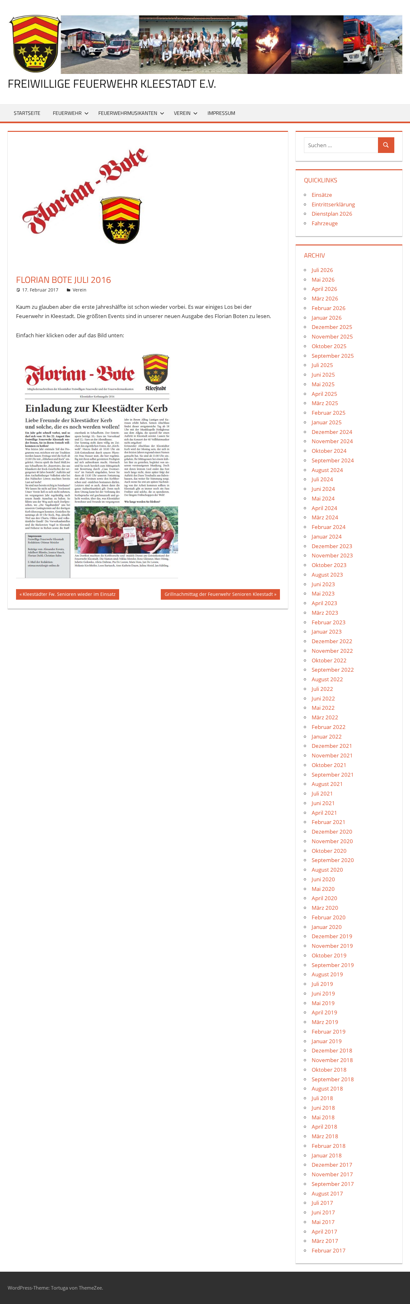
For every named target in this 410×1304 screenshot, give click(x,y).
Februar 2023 (329, 622)
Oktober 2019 (329, 955)
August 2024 (327, 470)
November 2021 (332, 755)
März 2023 (325, 612)
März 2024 (325, 517)
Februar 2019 (329, 1031)
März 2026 (325, 298)
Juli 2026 (322, 270)
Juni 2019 (323, 993)
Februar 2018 (329, 1145)
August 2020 (327, 869)
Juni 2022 (323, 698)
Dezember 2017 (332, 1164)
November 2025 (332, 336)
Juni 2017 (323, 1212)
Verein (182, 113)
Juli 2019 (322, 984)
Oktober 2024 (329, 450)
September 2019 (333, 965)
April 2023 (324, 603)
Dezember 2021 (332, 745)
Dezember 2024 (332, 432)
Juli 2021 (322, 793)
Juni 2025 (323, 374)
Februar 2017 (329, 1250)
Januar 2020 (327, 927)
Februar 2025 (329, 412)
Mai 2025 (323, 384)
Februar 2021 (329, 822)
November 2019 (332, 945)
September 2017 (333, 1184)
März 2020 (325, 907)
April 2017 (324, 1231)
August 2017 (327, 1193)
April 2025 (324, 393)
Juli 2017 (322, 1202)
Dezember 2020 (332, 831)
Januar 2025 (327, 422)
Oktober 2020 (329, 850)
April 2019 (324, 1012)
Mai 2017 (323, 1222)
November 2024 (332, 441)
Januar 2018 (327, 1155)
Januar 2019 (327, 1041)
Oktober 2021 (329, 765)
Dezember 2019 (332, 936)
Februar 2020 (329, 917)
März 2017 (325, 1240)
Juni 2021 (323, 803)
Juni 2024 (323, 488)
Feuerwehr (67, 113)
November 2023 (332, 555)
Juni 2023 (323, 584)
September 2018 (333, 1079)
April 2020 (324, 898)
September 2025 (333, 355)
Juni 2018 (323, 1107)
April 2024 (324, 508)
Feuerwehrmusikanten (127, 113)
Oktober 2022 (329, 660)
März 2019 (325, 1022)
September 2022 (333, 669)
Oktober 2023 (329, 565)
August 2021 (327, 784)
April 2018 (324, 1126)
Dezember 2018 (332, 1050)
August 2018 (327, 1088)
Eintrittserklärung (333, 204)
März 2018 (325, 1136)
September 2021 (333, 774)
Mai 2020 (323, 888)
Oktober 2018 (329, 1069)
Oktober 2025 (329, 346)
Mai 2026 (323, 279)
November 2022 (332, 650)
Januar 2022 (327, 736)
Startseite (27, 113)
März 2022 (325, 717)
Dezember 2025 (332, 327)
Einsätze (322, 194)
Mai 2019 (323, 1003)
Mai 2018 (323, 1117)
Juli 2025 (322, 365)
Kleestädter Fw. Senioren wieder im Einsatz (69, 595)
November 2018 (332, 1060)
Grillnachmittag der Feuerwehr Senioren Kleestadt (218, 595)
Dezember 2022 (332, 641)
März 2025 (325, 403)
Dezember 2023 (332, 546)
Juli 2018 (322, 1098)
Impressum (221, 113)
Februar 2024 (329, 527)
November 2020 (332, 841)
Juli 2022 (322, 688)
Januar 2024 (327, 536)
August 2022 (327, 679)
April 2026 (324, 288)
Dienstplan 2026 (332, 213)
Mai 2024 (323, 498)
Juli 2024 (322, 479)
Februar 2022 (329, 727)
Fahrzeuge (325, 223)
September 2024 (333, 460)
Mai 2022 (323, 707)
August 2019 (327, 974)
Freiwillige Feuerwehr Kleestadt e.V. (112, 83)
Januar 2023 (327, 631)
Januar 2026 (327, 317)
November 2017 (332, 1174)
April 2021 (324, 812)
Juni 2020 (323, 879)
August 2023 (327, 574)
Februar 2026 (329, 308)
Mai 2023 (323, 593)
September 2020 (333, 860)
